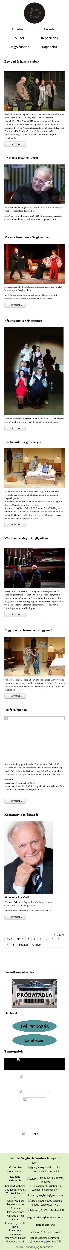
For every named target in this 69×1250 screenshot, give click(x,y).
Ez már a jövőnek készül (21, 158)
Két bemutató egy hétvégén (23, 442)
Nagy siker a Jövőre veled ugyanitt (28, 630)
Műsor (19, 38)
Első (9, 939)
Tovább (23, 944)
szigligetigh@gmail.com (45, 1189)
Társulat (50, 29)
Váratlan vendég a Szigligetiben (26, 538)
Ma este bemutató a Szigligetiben (27, 237)
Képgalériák (49, 38)
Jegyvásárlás (19, 47)
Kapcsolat (49, 47)
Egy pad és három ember (21, 61)
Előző (19, 939)
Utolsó (36, 944)
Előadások (19, 29)
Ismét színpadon (15, 709)
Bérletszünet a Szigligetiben (23, 320)
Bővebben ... (16, 144)
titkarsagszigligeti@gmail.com (45, 1195)
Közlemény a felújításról (21, 814)
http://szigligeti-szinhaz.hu (45, 1186)
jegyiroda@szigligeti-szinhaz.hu (45, 1217)
